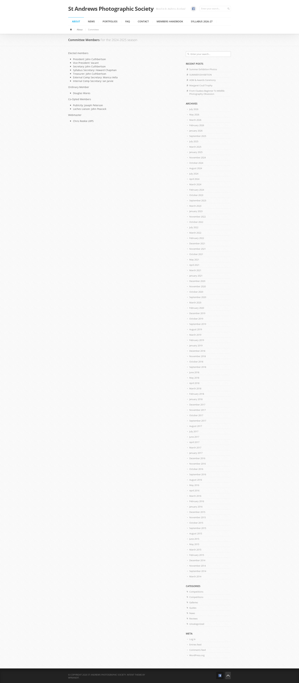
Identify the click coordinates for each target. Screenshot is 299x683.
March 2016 (195, 495)
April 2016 (194, 490)
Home (71, 29)
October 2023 (196, 195)
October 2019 (196, 318)
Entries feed (195, 644)
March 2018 (195, 388)
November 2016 (197, 463)
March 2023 (195, 205)
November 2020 (197, 286)
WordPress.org (197, 655)
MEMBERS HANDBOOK (170, 21)
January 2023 (195, 211)
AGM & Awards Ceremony (202, 80)
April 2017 (194, 442)
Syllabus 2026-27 (201, 21)
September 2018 (197, 367)
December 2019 (197, 313)
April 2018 (194, 383)
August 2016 (195, 479)
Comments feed (197, 649)
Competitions (196, 591)
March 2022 (195, 232)
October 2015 (196, 522)
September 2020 (197, 297)
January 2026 (195, 130)
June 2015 (194, 538)
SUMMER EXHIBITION (200, 74)
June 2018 (194, 372)
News (91, 21)
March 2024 (195, 184)
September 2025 (197, 136)
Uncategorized (196, 623)
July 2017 (193, 431)
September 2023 (197, 200)
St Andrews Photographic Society (110, 8)
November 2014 (197, 565)
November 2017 (197, 409)
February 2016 (196, 501)
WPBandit (73, 677)
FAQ (127, 21)
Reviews (193, 618)
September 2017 (197, 420)
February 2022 (196, 238)
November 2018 (197, 356)
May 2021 (194, 259)
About (76, 21)
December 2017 (197, 404)
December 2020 (197, 281)
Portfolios (110, 21)
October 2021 (196, 254)
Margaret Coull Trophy (200, 85)
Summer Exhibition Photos (203, 69)
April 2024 (194, 179)
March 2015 (195, 549)
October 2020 (196, 291)
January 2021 (195, 275)
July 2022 (193, 227)
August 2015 (195, 533)
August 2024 (195, 168)
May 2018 (194, 377)
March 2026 (195, 119)
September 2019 (197, 324)
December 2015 (197, 512)
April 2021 (194, 264)
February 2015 (196, 555)
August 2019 (195, 329)
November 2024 (197, 157)
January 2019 (195, 345)
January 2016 (195, 506)
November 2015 (197, 517)
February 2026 (196, 125)
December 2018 (197, 350)
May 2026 (194, 114)
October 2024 (196, 162)
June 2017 (194, 436)
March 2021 (195, 270)
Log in (192, 639)
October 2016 (196, 469)
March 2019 (195, 334)
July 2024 (193, 173)
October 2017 (196, 415)
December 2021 (197, 243)
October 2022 (196, 222)
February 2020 (196, 307)
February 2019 (196, 340)
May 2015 (194, 544)
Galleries (193, 602)
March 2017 (195, 447)
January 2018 (195, 399)
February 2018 (196, 393)
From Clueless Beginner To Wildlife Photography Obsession (206, 92)
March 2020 (195, 302)
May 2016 (194, 485)
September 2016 (197, 474)
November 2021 (197, 248)
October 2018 (196, 361)
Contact (143, 21)
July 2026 (193, 109)
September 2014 (197, 571)
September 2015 (197, 528)
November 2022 (197, 216)
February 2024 (196, 189)
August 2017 (195, 426)
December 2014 (197, 560)
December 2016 (197, 458)
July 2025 (193, 141)
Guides (192, 607)
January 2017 (195, 452)
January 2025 (195, 152)
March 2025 (195, 146)
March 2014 (195, 576)
